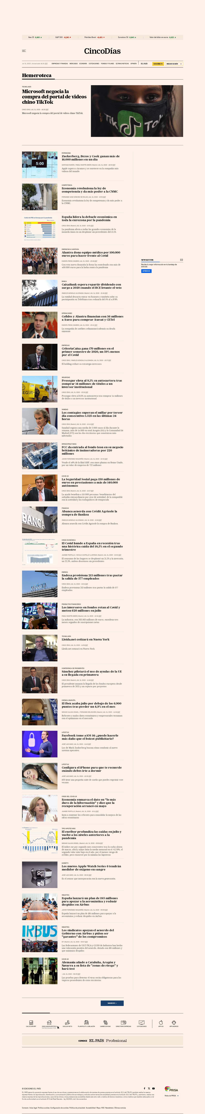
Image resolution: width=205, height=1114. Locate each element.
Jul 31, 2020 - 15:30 (79, 392)
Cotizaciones (94, 64)
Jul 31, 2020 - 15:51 (85, 226)
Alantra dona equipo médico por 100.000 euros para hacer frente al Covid (91, 254)
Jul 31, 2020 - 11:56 (79, 645)
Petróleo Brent (90, 37)
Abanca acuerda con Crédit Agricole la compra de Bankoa (89, 513)
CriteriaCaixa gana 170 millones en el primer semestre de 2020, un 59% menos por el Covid (91, 352)
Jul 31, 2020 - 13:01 (79, 584)
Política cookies (44, 1108)
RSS (102, 1108)
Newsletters (109, 1108)
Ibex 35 (31, 37)
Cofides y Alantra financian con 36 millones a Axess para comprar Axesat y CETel (92, 318)
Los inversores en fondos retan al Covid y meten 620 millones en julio (91, 609)
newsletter (147, 260)
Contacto (25, 1108)
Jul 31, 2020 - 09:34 (82, 875)
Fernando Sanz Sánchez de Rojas (75, 197)
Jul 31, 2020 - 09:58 (94, 843)
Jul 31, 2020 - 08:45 (71, 974)
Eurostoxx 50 (123, 37)
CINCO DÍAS (26, 110)
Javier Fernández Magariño (72, 459)
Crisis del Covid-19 (69, 796)
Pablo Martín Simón (83, 165)
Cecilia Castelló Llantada (86, 555)
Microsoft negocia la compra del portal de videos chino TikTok (54, 96)
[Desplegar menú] (24, 51)
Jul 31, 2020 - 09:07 (79, 942)
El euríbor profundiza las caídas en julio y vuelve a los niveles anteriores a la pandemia (91, 835)
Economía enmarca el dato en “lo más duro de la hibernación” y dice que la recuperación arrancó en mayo (89, 803)
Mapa (99, 1108)
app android (174, 1026)
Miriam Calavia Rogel (70, 712)
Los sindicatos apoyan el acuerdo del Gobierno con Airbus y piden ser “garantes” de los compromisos (88, 933)
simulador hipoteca (49, 1026)
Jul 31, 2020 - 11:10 (82, 744)
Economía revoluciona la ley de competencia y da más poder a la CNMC (90, 190)
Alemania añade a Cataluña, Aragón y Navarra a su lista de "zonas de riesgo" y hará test (90, 965)
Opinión (134, 64)
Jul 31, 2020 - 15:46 (99, 293)
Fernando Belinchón (88, 712)
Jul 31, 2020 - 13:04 (112, 555)
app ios (160, 1026)
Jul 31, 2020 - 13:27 (85, 491)
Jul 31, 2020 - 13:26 (93, 520)
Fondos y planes (107, 64)
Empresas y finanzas (60, 64)
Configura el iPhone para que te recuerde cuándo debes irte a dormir (92, 769)
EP (63, 942)
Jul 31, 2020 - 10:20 (82, 776)
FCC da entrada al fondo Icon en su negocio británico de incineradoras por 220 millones (92, 450)
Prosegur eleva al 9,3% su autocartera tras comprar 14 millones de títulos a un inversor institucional (92, 384)
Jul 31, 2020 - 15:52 (97, 197)
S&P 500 (59, 37)
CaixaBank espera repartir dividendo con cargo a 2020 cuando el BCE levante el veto (92, 286)
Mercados (74, 64)
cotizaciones (142, 1026)
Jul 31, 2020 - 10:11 (90, 811)
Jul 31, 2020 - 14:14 (85, 424)
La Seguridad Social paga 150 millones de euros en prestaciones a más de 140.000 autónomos (91, 482)
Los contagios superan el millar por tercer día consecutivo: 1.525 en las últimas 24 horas (92, 416)
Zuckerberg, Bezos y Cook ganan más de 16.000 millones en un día (91, 158)
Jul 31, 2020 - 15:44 (88, 325)
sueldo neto (67, 1026)
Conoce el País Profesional (102, 1040)
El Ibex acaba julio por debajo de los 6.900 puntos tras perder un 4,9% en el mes (91, 705)
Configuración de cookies (59, 1108)
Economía (83, 64)
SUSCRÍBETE (158, 64)
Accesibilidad (91, 1108)
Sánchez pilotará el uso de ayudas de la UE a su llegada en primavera (92, 673)
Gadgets (65, 863)
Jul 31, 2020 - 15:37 (102, 360)
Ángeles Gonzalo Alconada (73, 293)
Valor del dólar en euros (159, 37)
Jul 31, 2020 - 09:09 (99, 910)
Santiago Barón (68, 165)
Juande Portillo (68, 555)
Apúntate (146, 271)
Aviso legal (33, 1108)
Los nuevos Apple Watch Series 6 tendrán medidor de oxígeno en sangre (91, 868)
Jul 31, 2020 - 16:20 (39, 110)
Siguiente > (112, 1003)
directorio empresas (123, 1026)
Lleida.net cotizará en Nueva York (85, 639)
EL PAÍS (142, 63)
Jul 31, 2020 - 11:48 (85, 680)
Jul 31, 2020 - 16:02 (106, 165)
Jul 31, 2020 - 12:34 (92, 616)
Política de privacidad (77, 1108)
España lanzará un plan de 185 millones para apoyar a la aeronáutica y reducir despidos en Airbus (90, 901)
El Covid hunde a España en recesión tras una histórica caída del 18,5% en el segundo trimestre (92, 546)
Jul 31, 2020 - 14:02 (99, 459)
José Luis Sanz (67, 744)
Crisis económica (69, 540)
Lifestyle (65, 732)
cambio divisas (105, 1026)
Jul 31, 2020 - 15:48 (88, 261)
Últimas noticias (122, 64)
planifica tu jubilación (86, 1026)
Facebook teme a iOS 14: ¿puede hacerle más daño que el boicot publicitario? (90, 737)
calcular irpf (31, 1026)
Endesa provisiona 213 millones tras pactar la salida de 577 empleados (92, 577)
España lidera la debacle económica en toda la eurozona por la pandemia (89, 219)
